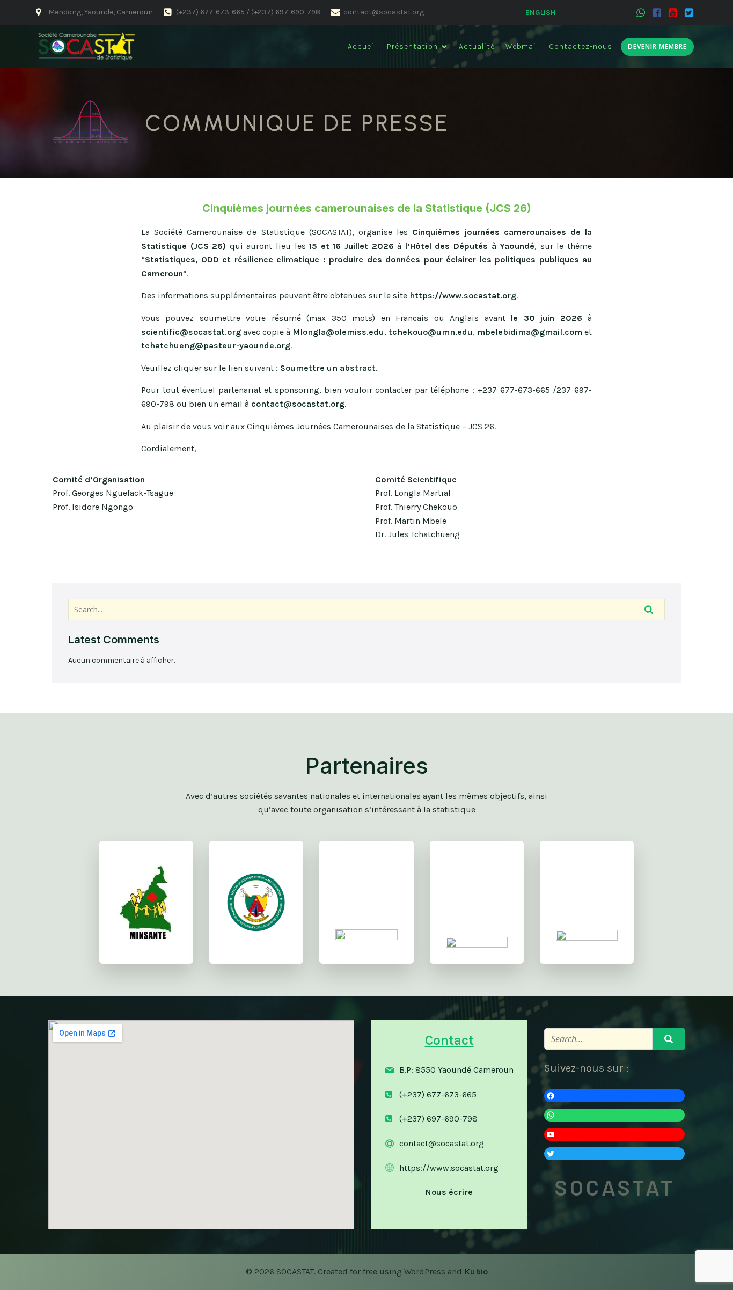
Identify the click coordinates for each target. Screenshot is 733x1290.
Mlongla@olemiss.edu (338, 332)
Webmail (521, 46)
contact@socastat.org (297, 404)
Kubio (476, 1271)
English (540, 12)
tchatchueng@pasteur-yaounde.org (215, 345)
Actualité (477, 46)
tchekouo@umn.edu (431, 332)
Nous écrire (449, 1192)
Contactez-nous (580, 46)
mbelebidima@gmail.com (529, 332)
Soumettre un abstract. (329, 368)
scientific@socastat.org (191, 332)
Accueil (362, 46)
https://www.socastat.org (462, 295)
